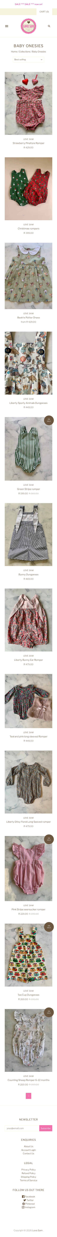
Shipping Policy (28, 1176)
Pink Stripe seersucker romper (28, 909)
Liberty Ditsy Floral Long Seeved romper (28, 821)
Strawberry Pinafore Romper (28, 143)
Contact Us (28, 1153)
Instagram (29, 1207)
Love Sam (28, 139)
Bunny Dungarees (28, 574)
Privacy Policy (28, 1169)
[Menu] (7, 26)
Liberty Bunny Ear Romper (28, 660)
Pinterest (30, 1203)
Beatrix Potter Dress (28, 317)
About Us (28, 1146)
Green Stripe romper (28, 489)
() (44, 11)
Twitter (30, 1200)
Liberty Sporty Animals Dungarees (29, 403)
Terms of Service (28, 1180)
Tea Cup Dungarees (28, 994)
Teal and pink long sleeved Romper (29, 736)
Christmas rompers (28, 228)
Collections (24, 51)
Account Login (28, 1150)
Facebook (30, 1196)
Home (14, 51)
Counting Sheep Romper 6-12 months (29, 1080)
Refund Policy (28, 1173)
